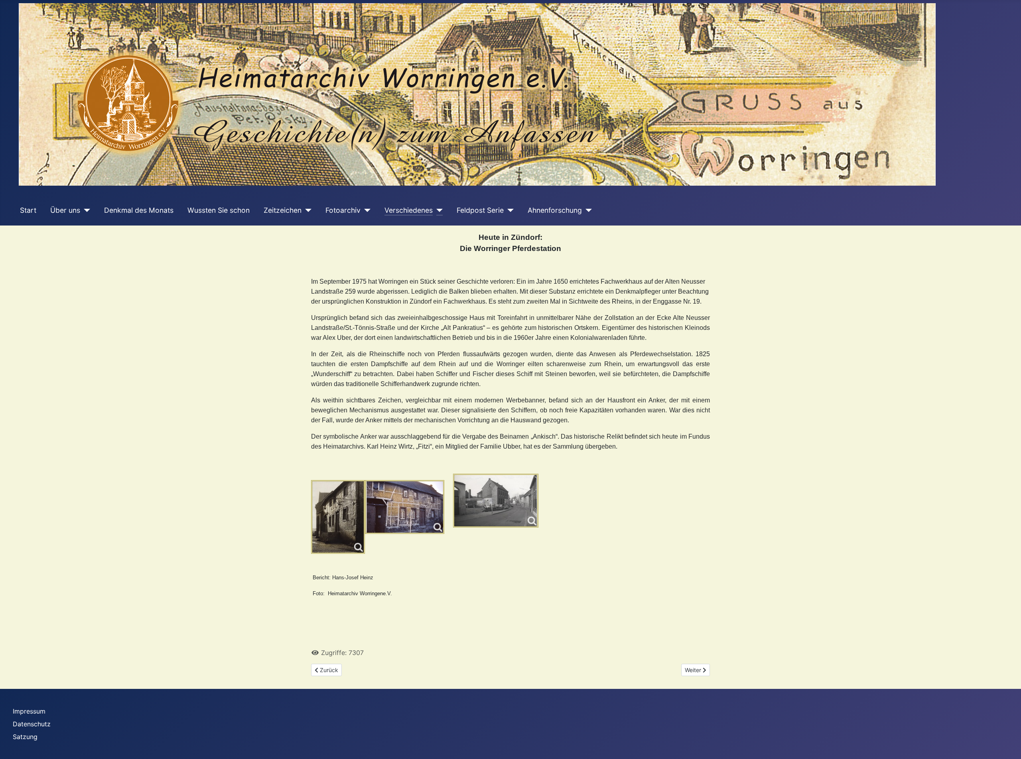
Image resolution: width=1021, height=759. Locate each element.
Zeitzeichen (283, 210)
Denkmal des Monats (138, 210)
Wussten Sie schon (218, 210)
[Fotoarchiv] (366, 210)
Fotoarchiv (343, 210)
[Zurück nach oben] (1007, 744)
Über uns (65, 210)
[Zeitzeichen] (306, 210)
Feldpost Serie (480, 210)
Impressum (29, 711)
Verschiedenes (408, 210)
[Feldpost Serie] (509, 210)
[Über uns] (85, 210)
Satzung (25, 737)
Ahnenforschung (555, 210)
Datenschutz (32, 724)
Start (28, 210)
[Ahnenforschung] (587, 210)
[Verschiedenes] (438, 210)
